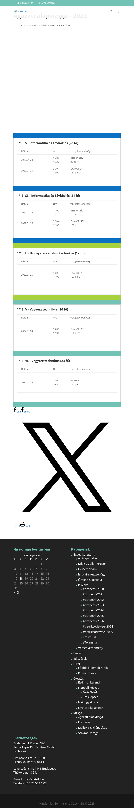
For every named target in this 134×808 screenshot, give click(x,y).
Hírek (53, 25)
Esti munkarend (89, 682)
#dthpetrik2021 (93, 594)
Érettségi (84, 722)
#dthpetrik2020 (93, 589)
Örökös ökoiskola (90, 580)
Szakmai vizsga (88, 733)
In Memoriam (87, 569)
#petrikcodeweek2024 (98, 626)
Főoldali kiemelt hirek (93, 668)
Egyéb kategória (84, 554)
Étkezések (80, 658)
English (78, 653)
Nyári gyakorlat (88, 702)
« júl (16, 592)
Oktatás (78, 678)
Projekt (83, 585)
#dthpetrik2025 (93, 616)
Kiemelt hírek (64, 25)
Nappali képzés (88, 688)
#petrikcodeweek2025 (98, 632)
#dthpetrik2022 (93, 600)
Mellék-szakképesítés (92, 728)
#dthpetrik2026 (93, 621)
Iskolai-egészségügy (91, 574)
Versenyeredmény (90, 648)
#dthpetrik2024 (93, 610)
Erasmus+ (89, 637)
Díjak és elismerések (92, 564)
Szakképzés (90, 697)
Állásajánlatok (87, 558)
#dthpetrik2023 (93, 605)
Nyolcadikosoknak (90, 708)
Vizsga (77, 713)
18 (21, 578)
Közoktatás (90, 691)
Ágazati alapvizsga (39, 25)
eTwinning (90, 642)
